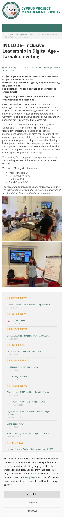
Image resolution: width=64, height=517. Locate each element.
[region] (32, 484)
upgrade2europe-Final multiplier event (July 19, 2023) (30, 449)
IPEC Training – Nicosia (17, 376)
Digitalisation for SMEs (16, 424)
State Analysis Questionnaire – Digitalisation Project (29, 433)
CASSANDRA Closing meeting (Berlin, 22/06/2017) (28, 336)
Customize (32, 502)
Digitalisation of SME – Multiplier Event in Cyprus (28, 392)
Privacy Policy (30, 477)
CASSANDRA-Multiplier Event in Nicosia (24, 351)
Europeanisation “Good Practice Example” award (28, 304)
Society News (8, 70)
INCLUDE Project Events (27, 67)
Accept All (32, 494)
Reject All (32, 510)
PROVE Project (18, 320)
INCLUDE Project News (49, 67)
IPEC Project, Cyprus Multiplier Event (22, 367)
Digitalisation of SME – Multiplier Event (28, 401)
